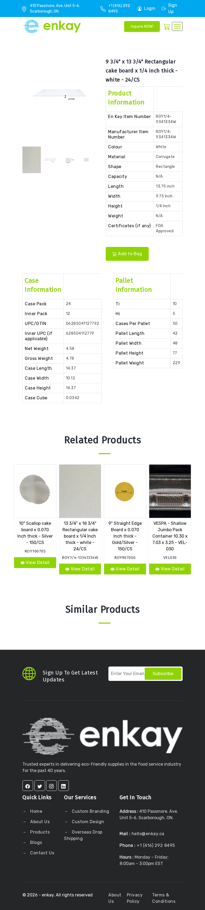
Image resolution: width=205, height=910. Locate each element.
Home (35, 811)
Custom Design (87, 821)
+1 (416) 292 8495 (156, 845)
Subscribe (163, 673)
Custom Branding (90, 811)
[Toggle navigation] (177, 26)
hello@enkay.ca (148, 833)
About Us (39, 821)
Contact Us (41, 852)
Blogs (36, 842)
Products (40, 832)
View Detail (38, 562)
